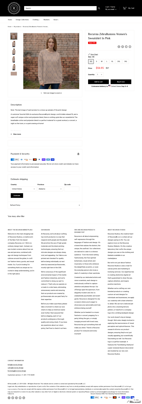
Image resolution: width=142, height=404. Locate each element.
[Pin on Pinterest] (122, 46)
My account (110, 9)
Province (40, 184)
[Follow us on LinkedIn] (23, 397)
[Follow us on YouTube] (20, 397)
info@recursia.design (15, 365)
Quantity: (91, 74)
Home (9, 26)
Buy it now (121, 82)
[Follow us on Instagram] (16, 397)
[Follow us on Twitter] (12, 397)
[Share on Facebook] (119, 46)
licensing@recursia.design (17, 371)
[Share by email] (130, 46)
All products (17, 26)
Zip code (67, 184)
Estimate (17, 195)
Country (14, 184)
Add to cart (98, 82)
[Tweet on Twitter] (126, 46)
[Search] (99, 8)
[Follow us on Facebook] (9, 397)
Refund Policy (15, 205)
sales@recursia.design (15, 368)
